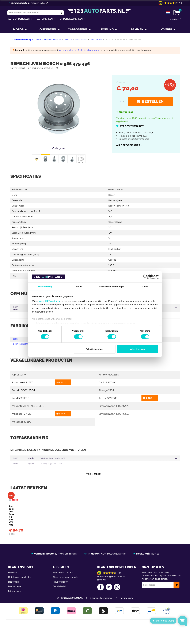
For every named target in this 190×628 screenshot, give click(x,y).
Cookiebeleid (60, 586)
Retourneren (15, 586)
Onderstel (48, 29)
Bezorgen (13, 581)
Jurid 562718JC (20, 398)
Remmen (137, 29)
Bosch (111, 195)
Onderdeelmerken (71, 19)
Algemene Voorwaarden (101, 598)
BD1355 (15, 339)
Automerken (45, 19)
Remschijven (115, 200)
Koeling (107, 29)
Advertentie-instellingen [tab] (111, 286)
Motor (18, 29)
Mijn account (15, 591)
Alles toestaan (137, 349)
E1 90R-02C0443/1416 (21, 344)
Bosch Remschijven (118, 205)
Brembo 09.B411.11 (22, 382)
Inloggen (174, 19)
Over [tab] (145, 286)
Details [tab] (78, 286)
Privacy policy (60, 581)
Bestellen (152, 101)
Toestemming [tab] (45, 286)
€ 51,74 (61, 413)
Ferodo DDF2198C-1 (23, 390)
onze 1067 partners (49, 301)
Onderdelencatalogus (22, 39)
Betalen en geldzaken (20, 577)
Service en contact (63, 572)
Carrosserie (78, 29)
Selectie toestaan (94, 349)
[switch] (78, 336)
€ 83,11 (148, 398)
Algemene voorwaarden (66, 577)
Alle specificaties (128, 145)
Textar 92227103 (108, 398)
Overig (167, 29)
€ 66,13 (61, 382)
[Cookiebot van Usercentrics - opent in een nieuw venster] (146, 277)
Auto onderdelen (19, 19)
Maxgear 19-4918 (21, 413)
